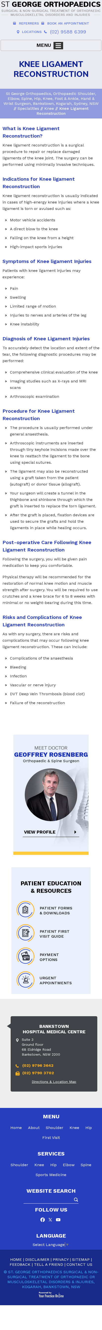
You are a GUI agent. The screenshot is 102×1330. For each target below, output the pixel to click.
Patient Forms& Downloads (56, 910)
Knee (49, 108)
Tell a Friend (48, 1264)
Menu (43, 45)
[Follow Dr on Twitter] (51, 1220)
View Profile (39, 832)
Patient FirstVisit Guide (55, 934)
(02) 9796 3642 (37, 1065)
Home (16, 1127)
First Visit (51, 1137)
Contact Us (79, 1264)
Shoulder (54, 1127)
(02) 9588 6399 (68, 32)
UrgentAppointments (56, 980)
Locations (32, 32)
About (34, 1127)
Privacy (61, 1259)
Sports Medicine (51, 1174)
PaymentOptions (49, 957)
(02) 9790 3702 (38, 1072)
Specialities (28, 108)
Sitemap (81, 1259)
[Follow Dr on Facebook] (43, 1220)
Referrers (29, 23)
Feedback (20, 1264)
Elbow (69, 1164)
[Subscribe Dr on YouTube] (58, 1220)
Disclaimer (37, 1259)
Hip (88, 1127)
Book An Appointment (68, 23)
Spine (86, 1164)
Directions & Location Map (54, 1082)
